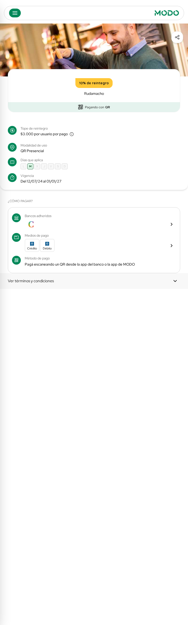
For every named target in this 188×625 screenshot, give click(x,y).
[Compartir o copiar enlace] (177, 37)
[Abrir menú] (15, 13)
